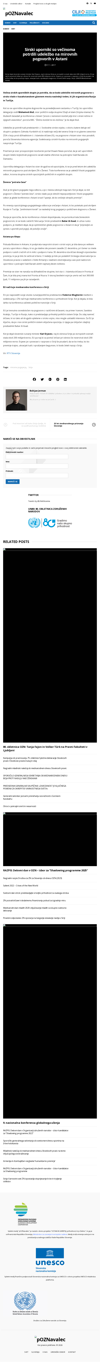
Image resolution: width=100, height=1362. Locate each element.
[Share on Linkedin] (65, 379)
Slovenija (23, 23)
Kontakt (28, 4)
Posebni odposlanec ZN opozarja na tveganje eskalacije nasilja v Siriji (34, 918)
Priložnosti (34, 23)
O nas (5, 4)
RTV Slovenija (13, 353)
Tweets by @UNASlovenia (39, 501)
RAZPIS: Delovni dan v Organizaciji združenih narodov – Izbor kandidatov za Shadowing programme (35, 1170)
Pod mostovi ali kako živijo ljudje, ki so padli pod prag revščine (29, 424)
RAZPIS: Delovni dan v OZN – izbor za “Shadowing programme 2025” (45, 870)
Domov (7, 23)
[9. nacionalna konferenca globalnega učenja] (50, 1021)
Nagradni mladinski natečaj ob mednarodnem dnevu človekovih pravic (35, 768)
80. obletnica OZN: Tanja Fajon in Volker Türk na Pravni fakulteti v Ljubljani (45, 748)
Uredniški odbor (16, 4)
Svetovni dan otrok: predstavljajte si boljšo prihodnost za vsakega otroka (36, 893)
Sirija (31, 367)
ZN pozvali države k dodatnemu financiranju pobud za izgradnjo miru (34, 900)
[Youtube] (95, 3)
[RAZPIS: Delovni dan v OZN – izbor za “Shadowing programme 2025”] (50, 839)
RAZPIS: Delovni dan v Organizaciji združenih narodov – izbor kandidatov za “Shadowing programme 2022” (35, 1132)
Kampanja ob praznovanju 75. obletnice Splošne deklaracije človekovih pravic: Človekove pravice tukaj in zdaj (35, 759)
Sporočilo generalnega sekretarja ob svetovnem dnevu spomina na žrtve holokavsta (33, 1142)
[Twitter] (91, 3)
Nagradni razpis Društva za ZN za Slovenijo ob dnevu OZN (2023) (32, 878)
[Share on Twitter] (42, 379)
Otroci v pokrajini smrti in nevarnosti (19, 806)
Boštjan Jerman (38, 390)
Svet (15, 23)
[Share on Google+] (50, 379)
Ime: (8, 461)
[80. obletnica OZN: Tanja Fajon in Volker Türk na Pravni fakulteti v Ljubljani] (50, 645)
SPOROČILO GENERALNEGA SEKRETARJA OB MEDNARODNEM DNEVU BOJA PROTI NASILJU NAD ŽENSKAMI (35, 777)
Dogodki (45, 23)
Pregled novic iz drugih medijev (45, 4)
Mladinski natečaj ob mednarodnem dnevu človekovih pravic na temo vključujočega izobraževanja (34, 1152)
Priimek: (9, 471)
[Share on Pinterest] (58, 379)
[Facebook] (87, 3)
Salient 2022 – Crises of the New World (20, 885)
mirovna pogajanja (18, 367)
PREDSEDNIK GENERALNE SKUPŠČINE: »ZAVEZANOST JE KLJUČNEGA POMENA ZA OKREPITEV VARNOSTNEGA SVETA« (34, 787)
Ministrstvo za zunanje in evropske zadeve (50, 1234)
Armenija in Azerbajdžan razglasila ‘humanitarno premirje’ (29, 1161)
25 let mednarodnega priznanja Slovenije (68, 424)
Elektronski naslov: (15, 452)
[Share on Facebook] (34, 379)
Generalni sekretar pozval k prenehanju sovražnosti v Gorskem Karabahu (31, 797)
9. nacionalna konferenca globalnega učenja (31, 1122)
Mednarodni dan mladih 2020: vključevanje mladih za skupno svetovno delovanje (34, 909)
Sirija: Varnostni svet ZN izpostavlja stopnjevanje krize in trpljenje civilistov (32, 1180)
